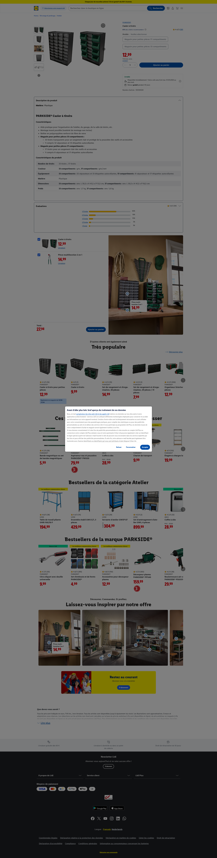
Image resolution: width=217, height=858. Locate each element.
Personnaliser (131, 447)
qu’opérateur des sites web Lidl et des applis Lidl (92, 414)
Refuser (118, 447)
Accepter (145, 447)
